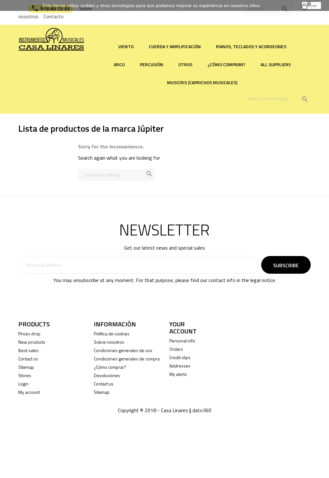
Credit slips (180, 357)
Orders (176, 349)
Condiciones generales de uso (123, 350)
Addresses (180, 365)
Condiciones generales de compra (127, 358)
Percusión (151, 64)
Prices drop (29, 333)
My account (29, 392)
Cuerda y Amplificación (175, 46)
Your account (183, 327)
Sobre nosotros (109, 342)
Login (23, 383)
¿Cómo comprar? (226, 64)
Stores (24, 375)
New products (31, 342)
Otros (185, 64)
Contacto (53, 16)
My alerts (178, 374)
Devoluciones (107, 375)
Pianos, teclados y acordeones (251, 46)
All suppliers (276, 64)
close (311, 5)
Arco (119, 64)
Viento (126, 46)
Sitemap (26, 367)
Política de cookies (111, 333)
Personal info (182, 340)
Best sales (28, 350)
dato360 (201, 410)
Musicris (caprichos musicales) (202, 82)
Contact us (28, 358)
